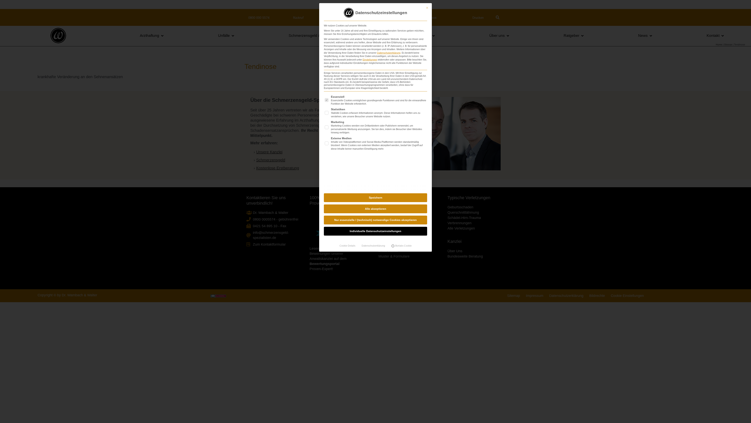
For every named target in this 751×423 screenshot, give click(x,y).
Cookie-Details (347, 245)
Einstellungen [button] (370, 59)
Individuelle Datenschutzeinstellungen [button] (375, 231)
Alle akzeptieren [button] (375, 208)
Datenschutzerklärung (389, 53)
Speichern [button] (375, 197)
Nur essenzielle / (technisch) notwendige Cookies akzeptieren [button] (375, 219)
